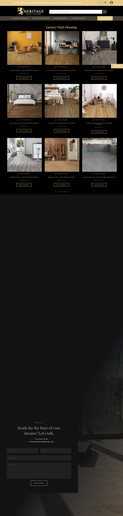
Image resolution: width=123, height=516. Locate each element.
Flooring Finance (78, 18)
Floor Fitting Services (40, 18)
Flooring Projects (60, 18)
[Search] (104, 12)
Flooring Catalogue (20, 18)
